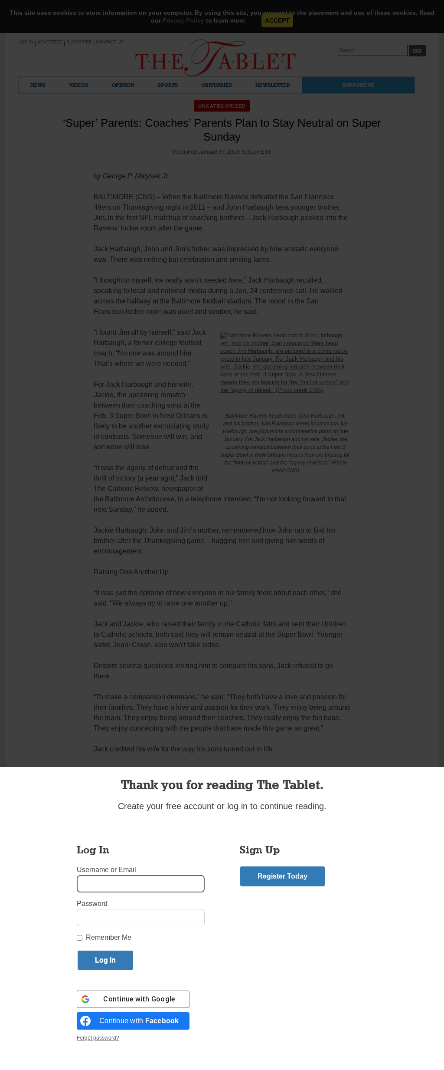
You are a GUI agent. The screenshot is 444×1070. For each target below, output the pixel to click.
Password (92, 903)
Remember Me (108, 937)
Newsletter (272, 85)
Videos (78, 85)
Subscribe (79, 42)
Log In (25, 42)
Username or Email (106, 869)
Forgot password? (98, 1038)
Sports (168, 85)
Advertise (49, 42)
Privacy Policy (183, 20)
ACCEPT (277, 20)
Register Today (282, 876)
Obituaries (216, 85)
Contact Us (110, 42)
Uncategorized (222, 106)
